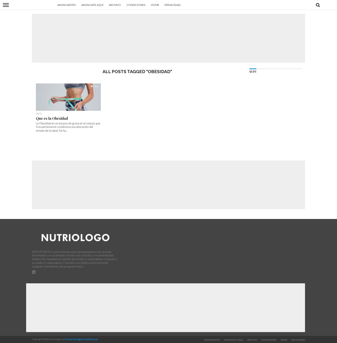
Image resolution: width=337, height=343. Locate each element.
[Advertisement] (168, 38)
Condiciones (135, 4)
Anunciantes (66, 4)
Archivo (115, 4)
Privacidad (173, 4)
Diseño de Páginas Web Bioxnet (82, 339)
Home (155, 4)
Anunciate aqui (92, 4)
